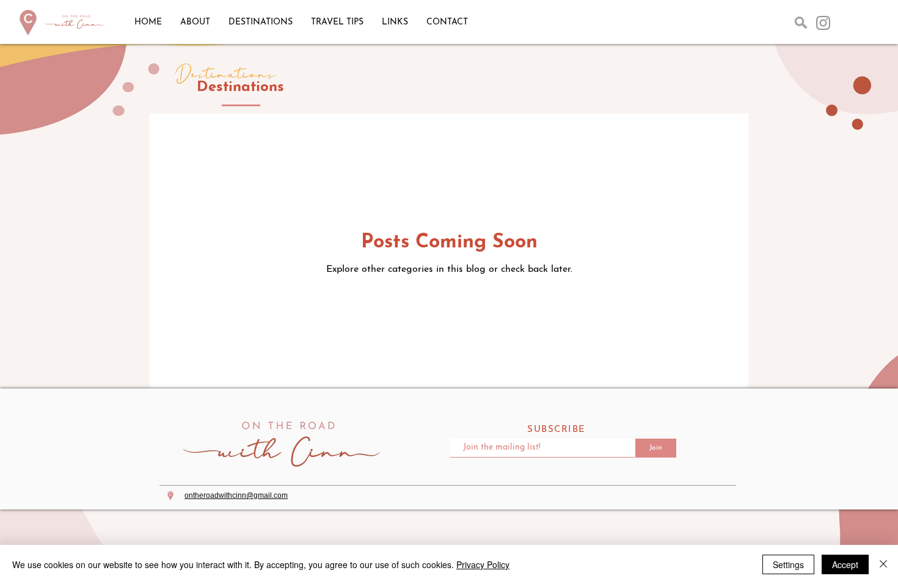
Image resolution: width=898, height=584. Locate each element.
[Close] (883, 564)
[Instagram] (823, 22)
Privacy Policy (482, 564)
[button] (801, 22)
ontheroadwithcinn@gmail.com (236, 495)
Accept (845, 564)
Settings (788, 564)
